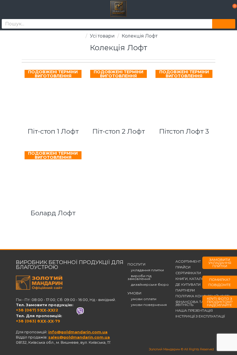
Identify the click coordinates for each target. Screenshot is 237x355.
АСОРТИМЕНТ (188, 261)
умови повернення (147, 304)
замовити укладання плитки (219, 262)
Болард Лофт (52, 213)
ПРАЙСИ (182, 267)
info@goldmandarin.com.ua (78, 332)
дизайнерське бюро (148, 284)
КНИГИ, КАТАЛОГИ (192, 278)
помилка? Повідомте (219, 282)
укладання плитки (145, 270)
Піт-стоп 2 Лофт (118, 131)
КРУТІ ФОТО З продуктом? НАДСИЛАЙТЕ (220, 301)
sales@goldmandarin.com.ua (79, 337)
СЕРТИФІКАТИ (188, 273)
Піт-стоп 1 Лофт (53, 131)
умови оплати (141, 299)
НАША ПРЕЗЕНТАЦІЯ (194, 310)
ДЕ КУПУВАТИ (188, 284)
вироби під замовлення (139, 277)
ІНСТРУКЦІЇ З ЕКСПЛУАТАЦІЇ (200, 316)
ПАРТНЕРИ (185, 290)
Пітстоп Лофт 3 (184, 131)
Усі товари (102, 36)
